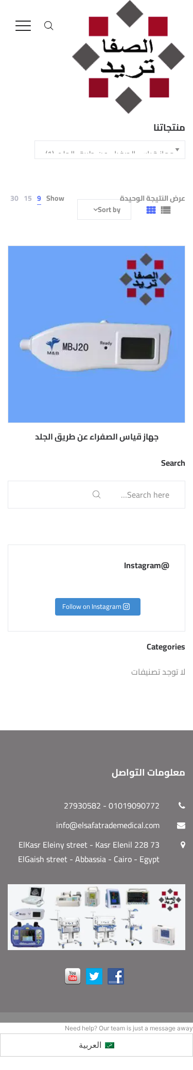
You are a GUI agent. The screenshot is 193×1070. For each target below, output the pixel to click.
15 (28, 198)
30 (14, 198)
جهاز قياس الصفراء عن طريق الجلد (97, 436)
